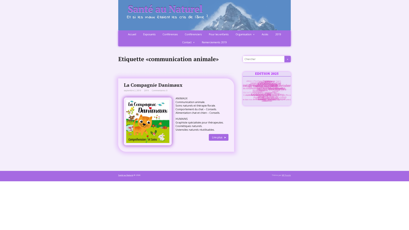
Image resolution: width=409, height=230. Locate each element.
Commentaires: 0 (159, 90)
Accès (265, 34)
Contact (187, 42)
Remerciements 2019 (214, 42)
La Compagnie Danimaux (153, 85)
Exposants (149, 34)
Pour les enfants (219, 34)
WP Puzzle (286, 175)
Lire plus (217, 137)
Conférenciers (193, 34)
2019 (278, 34)
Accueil (132, 34)
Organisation (243, 34)
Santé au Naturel (165, 9)
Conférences (170, 34)
